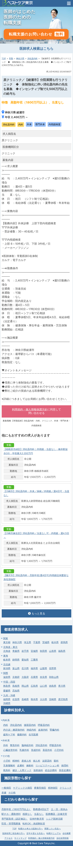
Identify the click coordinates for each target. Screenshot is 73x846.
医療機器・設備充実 (56, 813)
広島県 (34, 685)
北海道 (6, 650)
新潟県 (6, 668)
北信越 (6, 664)
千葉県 (36, 642)
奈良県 (43, 677)
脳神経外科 (27, 745)
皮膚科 (20, 765)
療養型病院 (40, 787)
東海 (5, 655)
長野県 (52, 668)
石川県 (25, 668)
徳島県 (52, 685)
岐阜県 (6, 659)
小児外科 (59, 750)
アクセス (8, 838)
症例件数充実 (37, 818)
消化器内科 (32, 58)
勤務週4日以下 (41, 809)
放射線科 (38, 770)
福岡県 (6, 699)
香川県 (61, 685)
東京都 (6, 642)
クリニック (65, 787)
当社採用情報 (62, 838)
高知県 (16, 690)
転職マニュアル (54, 833)
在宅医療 (33, 734)
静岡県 (16, 659)
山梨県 (43, 668)
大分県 (43, 699)
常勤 (11, 58)
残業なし (27, 813)
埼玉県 (27, 642)
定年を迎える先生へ (35, 833)
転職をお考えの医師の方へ (30, 828)
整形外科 (15, 745)
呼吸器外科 (55, 745)
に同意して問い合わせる (36, 411)
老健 (4, 792)
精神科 (16, 760)
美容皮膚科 (65, 770)
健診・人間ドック (21, 770)
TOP (4, 58)
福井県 (34, 668)
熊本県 (34, 699)
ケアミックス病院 (22, 787)
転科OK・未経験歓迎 (34, 823)
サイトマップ (20, 838)
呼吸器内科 (44, 724)
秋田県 (43, 650)
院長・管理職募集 (11, 823)
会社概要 (66, 833)
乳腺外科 (24, 750)
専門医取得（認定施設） (15, 818)
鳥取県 (6, 685)
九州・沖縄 (9, 695)
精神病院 (53, 787)
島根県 (16, 685)
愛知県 (25, 659)
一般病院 (6, 787)
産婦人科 (26, 760)
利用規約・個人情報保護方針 (29, 409)
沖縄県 (6, 703)
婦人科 (36, 760)
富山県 (16, 668)
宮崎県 (52, 699)
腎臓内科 (54, 729)
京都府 (16, 677)
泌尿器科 (47, 760)
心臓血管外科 (10, 750)
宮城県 (34, 650)
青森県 (16, 650)
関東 (5, 638)
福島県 (61, 650)
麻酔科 (29, 765)
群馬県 (64, 642)
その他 (11, 792)
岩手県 (25, 650)
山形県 (52, 650)
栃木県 (55, 642)
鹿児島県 (63, 699)
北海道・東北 (10, 647)
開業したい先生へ (52, 828)
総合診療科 (51, 770)
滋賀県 (6, 677)
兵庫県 (34, 677)
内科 (5, 724)
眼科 (56, 760)
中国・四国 (9, 681)
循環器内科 (30, 724)
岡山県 (25, 685)
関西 (5, 673)
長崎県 (25, 699)
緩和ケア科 (9, 734)
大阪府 (25, 677)
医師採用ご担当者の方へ (13, 833)
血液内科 (43, 729)
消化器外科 (41, 745)
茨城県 (45, 642)
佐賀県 (16, 699)
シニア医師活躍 (54, 818)
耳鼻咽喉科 (9, 765)
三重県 (34, 659)
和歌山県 (54, 677)
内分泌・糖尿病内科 (14, 729)
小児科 (6, 760)
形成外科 (36, 750)
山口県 (43, 685)
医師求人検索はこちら (36, 48)
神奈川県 (20, 58)
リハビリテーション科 (47, 765)
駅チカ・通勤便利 (11, 813)
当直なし (39, 813)
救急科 (6, 770)
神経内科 (31, 729)
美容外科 (47, 750)
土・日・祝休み (59, 809)
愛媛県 (6, 690)
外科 (5, 745)
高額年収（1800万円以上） (16, 809)
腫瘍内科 (22, 734)
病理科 (64, 765)
